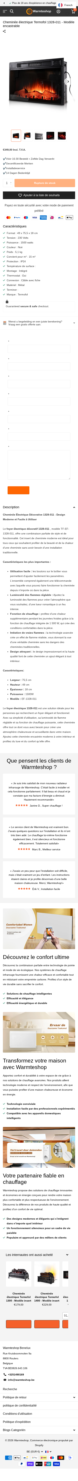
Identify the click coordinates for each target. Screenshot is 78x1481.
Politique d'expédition (17, 1421)
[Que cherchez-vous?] (11, 11)
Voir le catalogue (5, 11)
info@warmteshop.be (21, 1379)
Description (11, 507)
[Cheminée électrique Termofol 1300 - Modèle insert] (18, 1275)
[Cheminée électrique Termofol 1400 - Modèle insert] (47, 1275)
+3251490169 (16, 1374)
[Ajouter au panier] (18, 1324)
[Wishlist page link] (67, 11)
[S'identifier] (58, 11)
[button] (4, 3)
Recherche (10, 1389)
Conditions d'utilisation (17, 1413)
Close (37, 1255)
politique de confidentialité (20, 1405)
